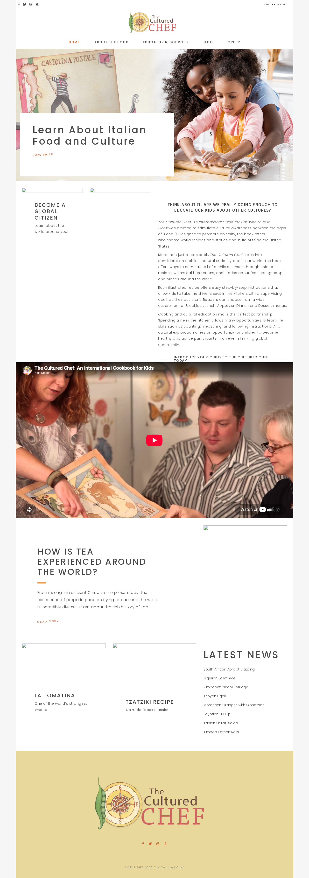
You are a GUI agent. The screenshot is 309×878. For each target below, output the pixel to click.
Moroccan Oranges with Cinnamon (234, 705)
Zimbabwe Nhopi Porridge (226, 687)
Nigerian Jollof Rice (219, 678)
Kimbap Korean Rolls (221, 732)
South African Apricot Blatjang (229, 669)
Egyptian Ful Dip (217, 714)
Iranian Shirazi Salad (221, 723)
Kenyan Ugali (215, 696)
